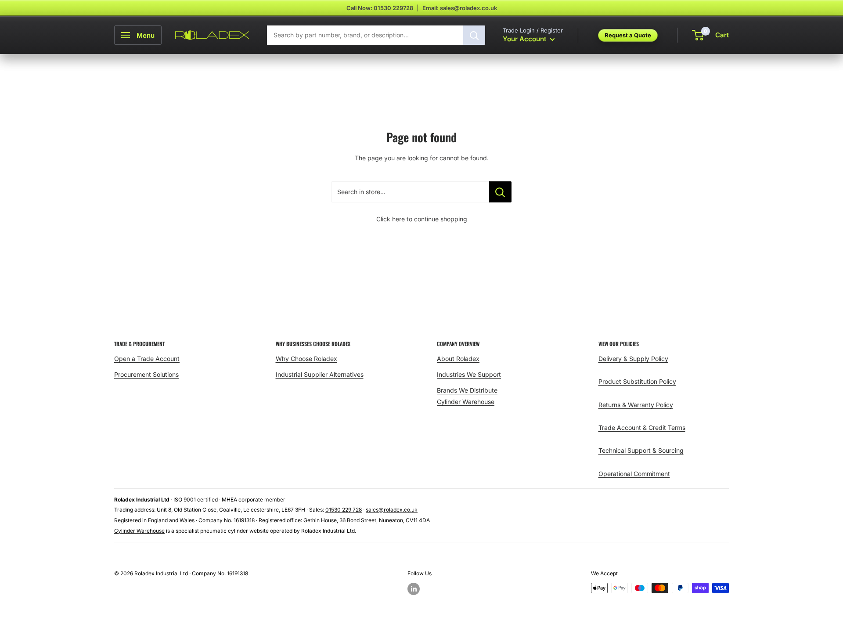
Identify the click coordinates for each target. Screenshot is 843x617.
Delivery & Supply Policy (633, 358)
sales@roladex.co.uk (392, 509)
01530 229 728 (343, 509)
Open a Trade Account (147, 358)
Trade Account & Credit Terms (641, 427)
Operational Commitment (634, 473)
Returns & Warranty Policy (635, 404)
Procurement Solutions (146, 374)
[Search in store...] (500, 191)
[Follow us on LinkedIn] (413, 589)
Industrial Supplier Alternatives (320, 374)
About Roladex (458, 358)
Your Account (525, 39)
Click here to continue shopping (421, 219)
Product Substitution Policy (637, 381)
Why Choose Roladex (306, 358)
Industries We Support (469, 374)
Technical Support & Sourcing (641, 450)
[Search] (474, 35)
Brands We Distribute (467, 390)
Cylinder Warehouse (465, 401)
